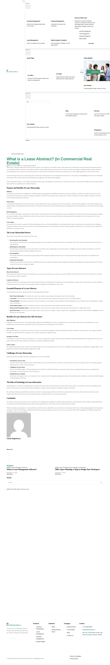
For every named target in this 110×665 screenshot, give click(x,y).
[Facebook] (10, 638)
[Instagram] (12, 638)
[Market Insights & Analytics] (51, 38)
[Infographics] (95, 128)
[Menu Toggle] (23, 1)
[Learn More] (93, 41)
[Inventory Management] (27, 19)
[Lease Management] (27, 38)
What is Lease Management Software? (22, 469)
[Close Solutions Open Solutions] (28, 53)
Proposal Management (57, 21)
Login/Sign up (95, 72)
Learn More (91, 43)
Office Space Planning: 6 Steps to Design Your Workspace (77, 469)
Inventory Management (33, 21)
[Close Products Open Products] (28, 7)
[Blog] (66, 109)
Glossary (96, 111)
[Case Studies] (84, 83)
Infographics (97, 130)
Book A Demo (83, 71)
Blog (67, 111)
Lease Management (32, 40)
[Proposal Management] (51, 19)
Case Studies (87, 85)
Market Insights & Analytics (59, 40)
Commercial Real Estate (17, 154)
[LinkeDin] (14, 638)
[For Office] (28, 73)
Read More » (10, 474)
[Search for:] (55, 482)
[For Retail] (57, 72)
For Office (30, 75)
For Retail (59, 74)
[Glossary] (95, 109)
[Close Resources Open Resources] (28, 96)
